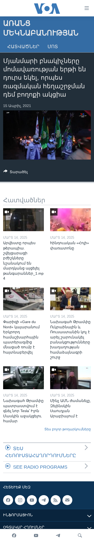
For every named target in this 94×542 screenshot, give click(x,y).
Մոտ (53, 46)
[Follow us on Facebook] (8, 500)
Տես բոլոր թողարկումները (67, 429)
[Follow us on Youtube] (32, 500)
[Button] (15, 173)
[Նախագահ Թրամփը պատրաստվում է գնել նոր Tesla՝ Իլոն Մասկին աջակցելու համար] (23, 377)
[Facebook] (14, 535)
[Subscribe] (67, 500)
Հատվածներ (23, 46)
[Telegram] (58, 535)
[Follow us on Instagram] (20, 500)
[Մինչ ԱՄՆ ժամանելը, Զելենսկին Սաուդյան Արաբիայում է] (70, 377)
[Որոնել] (80, 535)
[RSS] (56, 500)
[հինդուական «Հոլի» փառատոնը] (70, 219)
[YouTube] (36, 535)
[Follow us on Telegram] (44, 500)
